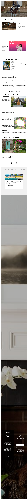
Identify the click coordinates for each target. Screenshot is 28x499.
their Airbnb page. (10, 156)
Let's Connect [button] (8, 456)
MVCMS (6, 112)
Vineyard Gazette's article (6, 96)
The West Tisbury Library (13, 132)
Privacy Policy (22, 451)
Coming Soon (5, 80)
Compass (3, 80)
